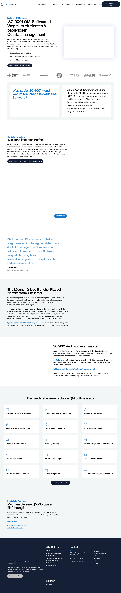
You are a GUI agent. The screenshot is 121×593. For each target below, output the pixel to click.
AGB (95, 556)
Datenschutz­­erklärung (100, 553)
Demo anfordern (15, 576)
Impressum (97, 551)
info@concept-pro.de (76, 561)
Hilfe (95, 561)
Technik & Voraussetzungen (54, 558)
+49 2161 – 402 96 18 (15, 528)
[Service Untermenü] (73, 4)
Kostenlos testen (109, 4)
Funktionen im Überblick (53, 553)
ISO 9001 (49, 584)
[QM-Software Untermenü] (49, 4)
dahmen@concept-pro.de (16, 525)
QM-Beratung (58, 4)
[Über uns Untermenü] (85, 4)
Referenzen (97, 558)
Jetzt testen (60, 216)
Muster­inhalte (50, 556)
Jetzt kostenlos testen (60, 483)
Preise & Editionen (51, 563)
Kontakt (97, 4)
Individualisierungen (52, 560)
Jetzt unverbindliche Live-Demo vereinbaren (25, 161)
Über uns (79, 4)
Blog (90, 4)
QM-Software (42, 4)
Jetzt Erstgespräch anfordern (19, 65)
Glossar (96, 563)
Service (68, 4)
